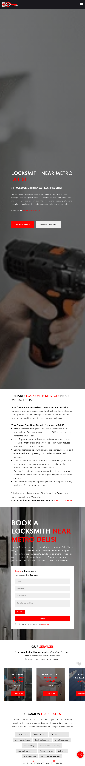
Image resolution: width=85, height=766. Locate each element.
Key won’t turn (30, 756)
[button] (22, 224)
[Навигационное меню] (81, 4)
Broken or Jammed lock (50, 756)
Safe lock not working (26, 751)
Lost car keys (29, 745)
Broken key (62, 751)
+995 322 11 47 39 (31, 210)
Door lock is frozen (22, 740)
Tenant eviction (39, 734)
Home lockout (22, 734)
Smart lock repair (62, 740)
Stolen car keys (46, 751)
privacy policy (46, 624)
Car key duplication (59, 734)
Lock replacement (42, 740)
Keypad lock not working (50, 745)
